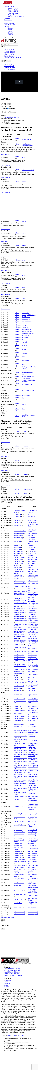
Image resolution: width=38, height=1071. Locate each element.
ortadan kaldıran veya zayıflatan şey (28, 334)
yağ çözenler (31, 610)
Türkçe (10, 29)
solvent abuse (17, 799)
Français (10, 31)
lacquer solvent (18, 843)
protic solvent (17, 885)
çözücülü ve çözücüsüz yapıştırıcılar (31, 599)
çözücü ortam (32, 657)
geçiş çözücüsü (32, 612)
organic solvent (18, 695)
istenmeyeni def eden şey (29, 315)
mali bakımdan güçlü (28, 170)
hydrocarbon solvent (19, 581)
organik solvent (32, 774)
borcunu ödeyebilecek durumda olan (28, 377)
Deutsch (10, 34)
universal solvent (18, 890)
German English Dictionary (12, 970)
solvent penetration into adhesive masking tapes (20, 619)
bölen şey (24, 325)
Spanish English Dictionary (12, 972)
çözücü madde (26, 395)
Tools (6, 982)
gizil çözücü (31, 614)
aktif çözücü (31, 535)
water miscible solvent (20, 861)
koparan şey (25, 327)
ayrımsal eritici (32, 724)
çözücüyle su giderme (31, 825)
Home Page (7, 980)
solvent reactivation (19, 716)
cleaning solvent (18, 836)
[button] (9, 6)
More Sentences (5, 154)
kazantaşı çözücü (33, 569)
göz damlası (31, 736)
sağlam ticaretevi (32, 520)
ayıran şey (25, 323)
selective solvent (18, 724)
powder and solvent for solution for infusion (20, 751)
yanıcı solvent (32, 553)
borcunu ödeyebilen (27, 139)
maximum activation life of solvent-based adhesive (19, 636)
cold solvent (17, 688)
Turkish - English (13, 8)
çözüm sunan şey (27, 331)
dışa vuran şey (26, 319)
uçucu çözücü (32, 726)
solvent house (17, 520)
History (5, 108)
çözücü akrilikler (32, 851)
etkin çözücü (31, 720)
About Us (7, 985)
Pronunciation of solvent (8, 917)
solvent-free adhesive (20, 669)
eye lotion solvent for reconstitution (20, 747)
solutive (26, 493)
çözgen (24, 398)
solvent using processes (20, 651)
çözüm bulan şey (26, 329)
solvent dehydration (19, 814)
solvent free (17, 677)
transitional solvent (19, 612)
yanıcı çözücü (32, 859)
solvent (17, 138)
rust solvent (17, 545)
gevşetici (24, 353)
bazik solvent (31, 547)
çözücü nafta (31, 867)
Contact (6, 987)
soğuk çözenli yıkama (32, 530)
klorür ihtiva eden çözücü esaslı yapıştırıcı (33, 660)
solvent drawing (18, 537)
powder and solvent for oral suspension (20, 758)
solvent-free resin (19, 644)
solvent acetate (18, 579)
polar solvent (17, 541)
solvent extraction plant (20, 586)
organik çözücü (32, 695)
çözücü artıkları (32, 853)
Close (3, 919)
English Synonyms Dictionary (13, 975)
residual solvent (18, 671)
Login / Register (9, 23)
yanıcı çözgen (32, 551)
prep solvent (17, 713)
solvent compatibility (20, 796)
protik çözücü (32, 885)
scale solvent (17, 569)
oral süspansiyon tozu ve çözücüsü (33, 758)
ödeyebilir (24, 342)
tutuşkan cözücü (32, 608)
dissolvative (27, 489)
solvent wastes (18, 853)
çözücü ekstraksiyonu (32, 882)
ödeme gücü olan (14, 117)
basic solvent (17, 547)
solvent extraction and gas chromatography (20, 641)
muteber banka (32, 522)
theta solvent (17, 606)
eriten (23, 364)
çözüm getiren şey (27, 337)
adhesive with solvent (20, 583)
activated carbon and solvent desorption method (20, 874)
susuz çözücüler (32, 832)
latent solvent (17, 614)
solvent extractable (19, 682)
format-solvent (18, 908)
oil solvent (17, 565)
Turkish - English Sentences (16, 16)
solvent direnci (32, 710)
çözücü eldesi (32, 834)
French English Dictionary (12, 973)
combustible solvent (19, 859)
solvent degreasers (19, 610)
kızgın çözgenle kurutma (32, 511)
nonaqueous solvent (19, 832)
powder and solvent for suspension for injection (20, 731)
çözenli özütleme (33, 855)
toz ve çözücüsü (32, 740)
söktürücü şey (26, 317)
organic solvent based (20, 894)
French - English (13, 11)
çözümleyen (25, 360)
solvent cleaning (18, 857)
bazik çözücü (31, 549)
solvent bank (17, 522)
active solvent (17, 535)
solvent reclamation (19, 557)
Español (10, 33)
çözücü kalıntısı (32, 671)
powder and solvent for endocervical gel (20, 780)
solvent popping (18, 718)
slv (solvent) (17, 514)
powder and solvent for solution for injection (20, 766)
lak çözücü (31, 843)
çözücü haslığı (32, 561)
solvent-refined (18, 903)
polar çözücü (31, 567)
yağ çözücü (31, 555)
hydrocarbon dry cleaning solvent (18, 576)
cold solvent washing (20, 531)
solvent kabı (31, 563)
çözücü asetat (32, 579)
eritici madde (25, 313)
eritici (23, 339)
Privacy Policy (21, 1035)
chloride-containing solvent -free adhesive (20, 665)
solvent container (18, 563)
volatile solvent (18, 726)
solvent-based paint (19, 699)
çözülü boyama (32, 559)
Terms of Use (12, 1035)
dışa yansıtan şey (26, 321)
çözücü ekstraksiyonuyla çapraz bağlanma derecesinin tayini (33, 593)
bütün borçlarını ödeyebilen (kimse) (27, 144)
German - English (13, 10)
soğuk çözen (31, 688)
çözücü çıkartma (32, 533)
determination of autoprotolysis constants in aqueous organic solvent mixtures (20, 630)
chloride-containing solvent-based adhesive (20, 659)
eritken (24, 349)
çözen (23, 409)
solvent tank (17, 708)
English (10, 28)
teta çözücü (31, 606)
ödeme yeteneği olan (28, 390)
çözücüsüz (31, 677)
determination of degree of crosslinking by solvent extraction (20, 593)
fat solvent (17, 555)
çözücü (6, 117)
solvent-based (17, 690)
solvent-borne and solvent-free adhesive (20, 599)
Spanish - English (13, 13)
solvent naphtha (18, 867)
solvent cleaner (18, 706)
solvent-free (17, 679)
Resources (7, 983)
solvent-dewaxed (18, 899)
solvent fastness (18, 561)
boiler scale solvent (19, 912)
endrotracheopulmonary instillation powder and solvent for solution (20, 770)
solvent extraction (19, 533)
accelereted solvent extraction (19, 879)
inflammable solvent (19, 551)
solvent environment (19, 657)
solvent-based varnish (20, 647)
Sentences (12, 108)
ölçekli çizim (31, 537)
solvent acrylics (18, 851)
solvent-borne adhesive (20, 603)
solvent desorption (19, 655)
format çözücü (32, 908)
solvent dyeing (18, 559)
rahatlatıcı (24, 345)
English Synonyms (13, 15)
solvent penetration (19, 616)
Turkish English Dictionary (12, 968)
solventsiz (30, 679)
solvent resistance (19, 710)
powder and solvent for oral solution (20, 777)
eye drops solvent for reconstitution (20, 784)
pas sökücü (31, 545)
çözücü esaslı (31, 690)
